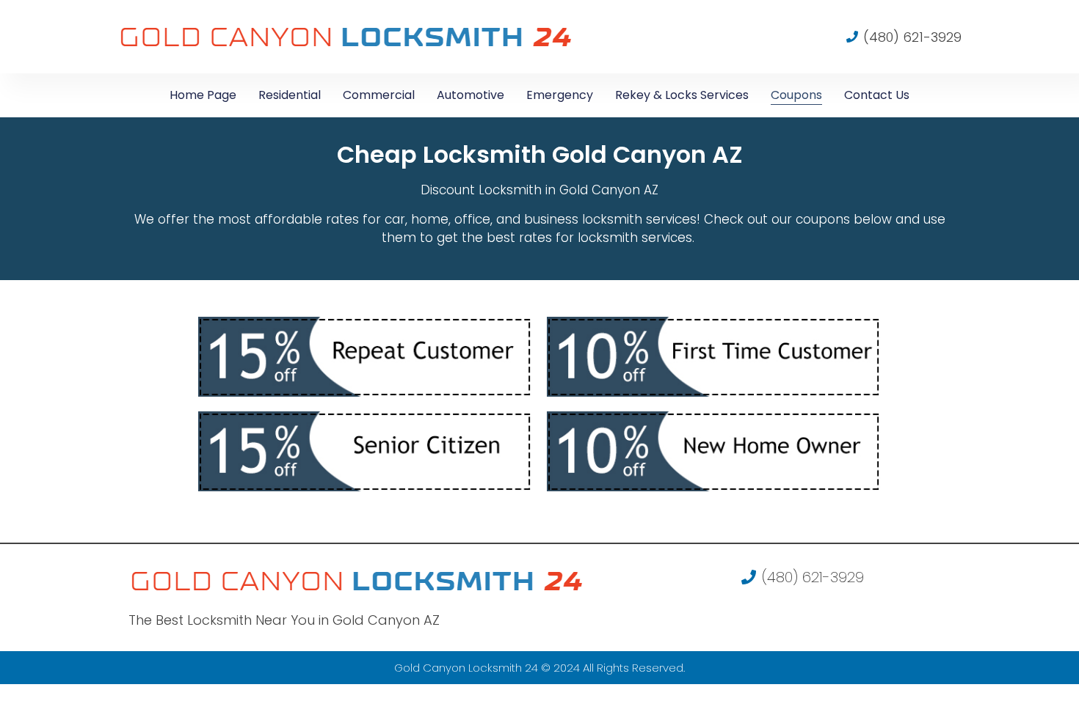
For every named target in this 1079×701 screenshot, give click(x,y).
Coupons (796, 95)
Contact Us (876, 95)
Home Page (203, 95)
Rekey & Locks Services (682, 95)
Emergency (559, 95)
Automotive (470, 95)
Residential (289, 95)
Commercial (379, 95)
